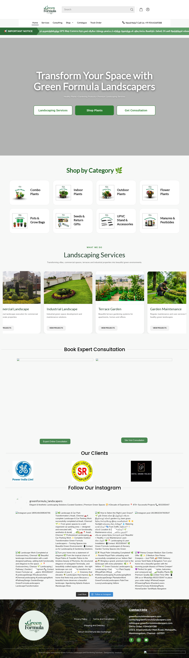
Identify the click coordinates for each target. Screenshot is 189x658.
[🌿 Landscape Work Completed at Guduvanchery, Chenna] (35, 570)
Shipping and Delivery (94, 625)
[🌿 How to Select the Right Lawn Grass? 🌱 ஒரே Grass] (114, 530)
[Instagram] (138, 640)
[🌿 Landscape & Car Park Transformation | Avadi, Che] (74, 530)
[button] (141, 9)
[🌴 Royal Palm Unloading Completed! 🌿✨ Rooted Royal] (114, 570)
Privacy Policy (80, 619)
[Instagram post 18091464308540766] (35, 530)
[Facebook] (131, 640)
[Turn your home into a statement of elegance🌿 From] (74, 570)
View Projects (32, 328)
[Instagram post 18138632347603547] (154, 530)
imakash (118, 652)
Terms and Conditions (103, 619)
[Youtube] (146, 640)
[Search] (132, 9)
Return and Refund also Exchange (94, 631)
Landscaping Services (53, 110)
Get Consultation (136, 110)
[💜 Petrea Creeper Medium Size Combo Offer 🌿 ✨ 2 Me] (154, 570)
